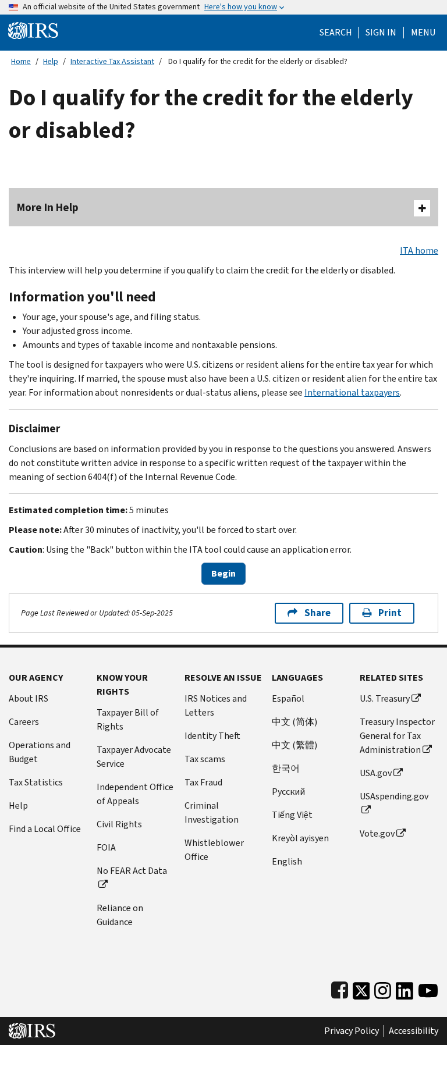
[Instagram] (382, 988)
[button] (381, 32)
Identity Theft (212, 736)
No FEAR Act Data (132, 871)
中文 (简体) (294, 722)
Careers (24, 722)
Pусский (288, 791)
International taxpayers (352, 392)
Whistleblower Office (214, 850)
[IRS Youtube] (428, 988)
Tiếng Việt (292, 815)
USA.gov (376, 773)
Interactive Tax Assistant (112, 61)
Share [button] (317, 613)
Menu (423, 32)
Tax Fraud (203, 782)
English (287, 861)
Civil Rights (119, 824)
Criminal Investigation (212, 812)
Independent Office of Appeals (135, 794)
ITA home (419, 250)
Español (288, 698)
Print (390, 613)
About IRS (28, 698)
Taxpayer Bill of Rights (128, 719)
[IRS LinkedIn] (404, 988)
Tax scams (205, 759)
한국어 (286, 768)
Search (336, 32)
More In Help (48, 207)
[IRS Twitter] (361, 988)
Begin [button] (223, 573)
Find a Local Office (45, 829)
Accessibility (413, 1031)
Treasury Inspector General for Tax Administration (397, 736)
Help (50, 61)
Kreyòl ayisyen (300, 838)
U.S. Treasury (385, 698)
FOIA (106, 847)
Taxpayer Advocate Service (134, 757)
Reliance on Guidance (120, 915)
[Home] (33, 30)
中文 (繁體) (294, 745)
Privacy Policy (351, 1031)
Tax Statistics (36, 782)
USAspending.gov (394, 796)
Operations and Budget (39, 752)
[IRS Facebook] (339, 988)
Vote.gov (377, 833)
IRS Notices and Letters (216, 705)
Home (21, 61)
